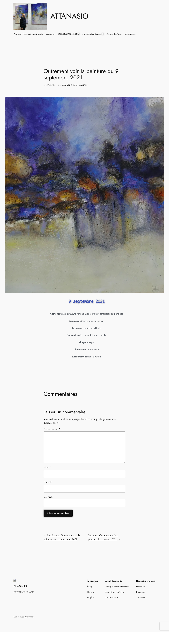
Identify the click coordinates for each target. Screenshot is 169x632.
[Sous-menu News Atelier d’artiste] (102, 34)
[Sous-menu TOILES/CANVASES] (78, 34)
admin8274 (67, 84)
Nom (47, 467)
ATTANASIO (69, 16)
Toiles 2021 (82, 84)
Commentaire (52, 429)
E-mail (48, 482)
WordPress (29, 616)
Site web (48, 497)
